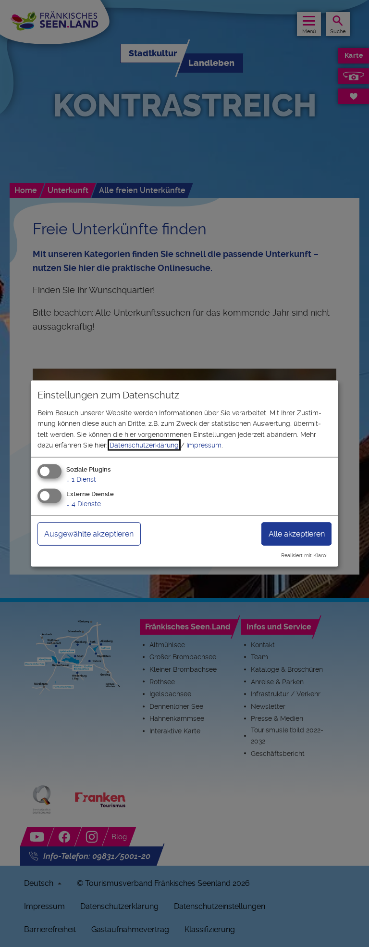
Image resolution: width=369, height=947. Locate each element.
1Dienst (81, 479)
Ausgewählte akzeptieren (89, 533)
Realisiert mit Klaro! (304, 555)
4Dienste (83, 504)
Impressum (203, 445)
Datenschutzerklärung (144, 445)
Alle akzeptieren (297, 533)
